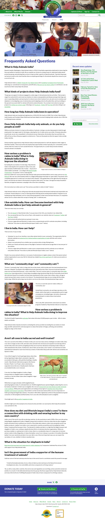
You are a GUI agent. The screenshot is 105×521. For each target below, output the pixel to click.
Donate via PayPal (79, 489)
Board (54, 20)
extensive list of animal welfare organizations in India (34, 238)
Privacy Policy (72, 501)
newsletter (7, 107)
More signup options (93, 123)
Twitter (43, 105)
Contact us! (56, 506)
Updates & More (76, 11)
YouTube (50, 105)
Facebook (37, 105)
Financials (45, 20)
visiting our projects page (18, 105)
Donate (27, 11)
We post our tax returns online (45, 84)
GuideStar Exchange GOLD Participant (52, 82)
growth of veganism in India (24, 399)
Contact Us (95, 11)
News (53, 501)
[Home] (52, 17)
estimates (25, 318)
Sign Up (86, 11)
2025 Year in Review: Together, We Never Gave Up (87, 105)
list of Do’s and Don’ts (46, 257)
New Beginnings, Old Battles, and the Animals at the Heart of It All (89, 71)
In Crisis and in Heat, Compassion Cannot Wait (89, 79)
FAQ (61, 20)
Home (30, 501)
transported (42, 386)
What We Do (18, 11)
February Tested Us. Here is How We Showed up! (89, 87)
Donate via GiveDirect (48, 489)
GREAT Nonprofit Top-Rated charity (27, 82)
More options (96, 492)
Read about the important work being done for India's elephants (22, 445)
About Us (9, 11)
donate (14, 213)
